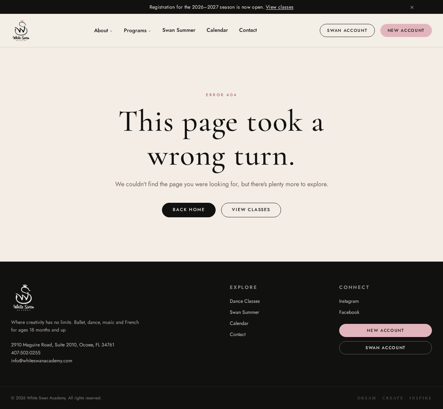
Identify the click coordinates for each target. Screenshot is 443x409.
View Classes (251, 209)
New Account (406, 30)
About (101, 30)
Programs (135, 30)
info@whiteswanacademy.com (41, 360)
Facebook (349, 312)
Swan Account (347, 30)
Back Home (189, 209)
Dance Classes (245, 301)
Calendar (217, 30)
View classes (279, 6)
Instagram (349, 301)
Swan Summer (179, 30)
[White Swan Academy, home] (21, 30)
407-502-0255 (25, 352)
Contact (248, 30)
